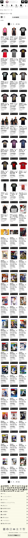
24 (16, 24)
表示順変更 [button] (16, 17)
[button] (1, 1)
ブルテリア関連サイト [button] (14, 535)
